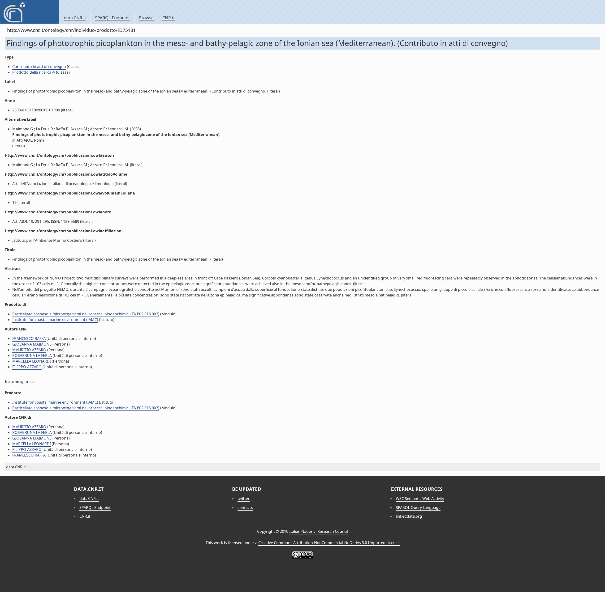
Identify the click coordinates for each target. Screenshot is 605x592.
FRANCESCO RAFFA (29, 338)
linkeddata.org (409, 516)
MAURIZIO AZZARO (29, 349)
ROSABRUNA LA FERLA (32, 355)
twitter (244, 498)
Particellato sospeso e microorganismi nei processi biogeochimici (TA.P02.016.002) (85, 314)
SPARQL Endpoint (112, 18)
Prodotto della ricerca (31, 72)
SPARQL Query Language (418, 507)
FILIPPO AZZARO (27, 366)
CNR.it (168, 18)
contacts (245, 507)
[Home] (29, 12)
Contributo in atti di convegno (39, 66)
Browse (146, 18)
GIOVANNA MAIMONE (32, 344)
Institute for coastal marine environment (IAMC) (55, 319)
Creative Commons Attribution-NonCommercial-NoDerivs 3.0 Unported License (329, 542)
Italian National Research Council (318, 531)
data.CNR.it (75, 18)
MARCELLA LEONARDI (31, 361)
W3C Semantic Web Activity (420, 498)
